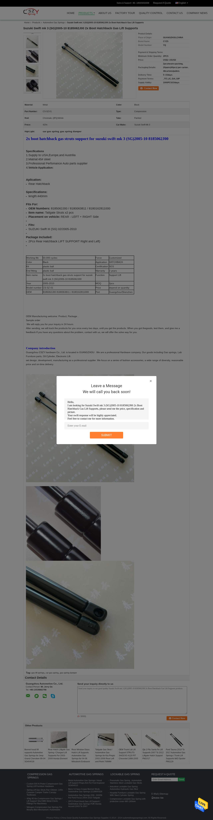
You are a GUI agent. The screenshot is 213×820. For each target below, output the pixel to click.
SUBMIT (106, 435)
